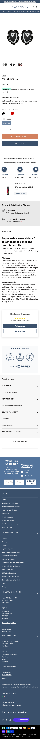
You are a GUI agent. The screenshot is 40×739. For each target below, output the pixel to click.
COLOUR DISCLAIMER (9, 392)
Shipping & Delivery (8, 559)
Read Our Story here (9, 693)
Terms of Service (22, 736)
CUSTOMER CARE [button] (11, 533)
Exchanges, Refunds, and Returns (13, 563)
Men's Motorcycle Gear (9, 510)
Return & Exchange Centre (11, 566)
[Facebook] (2, 720)
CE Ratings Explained (9, 573)
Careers (4, 587)
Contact (4, 538)
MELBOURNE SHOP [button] (11, 592)
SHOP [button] (5, 494)
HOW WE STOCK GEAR (10, 412)
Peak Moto (7, 734)
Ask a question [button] (20, 331)
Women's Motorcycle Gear (10, 507)
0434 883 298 (6, 675)
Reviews (4, 545)
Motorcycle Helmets (8, 520)
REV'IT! (4, 75)
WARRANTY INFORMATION (11, 432)
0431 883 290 (6, 631)
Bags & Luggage (7, 517)
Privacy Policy (8, 736)
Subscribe (31, 482)
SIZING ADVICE (7, 425)
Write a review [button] (20, 326)
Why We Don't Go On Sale (10, 576)
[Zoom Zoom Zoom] (20, 37)
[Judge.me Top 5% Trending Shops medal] (30, 357)
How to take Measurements (11, 552)
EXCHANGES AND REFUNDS (12, 405)
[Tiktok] (6, 720)
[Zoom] (5, 56)
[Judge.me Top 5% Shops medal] (20, 357)
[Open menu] (4, 6)
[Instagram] (10, 720)
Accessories (5, 513)
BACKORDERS (6, 386)
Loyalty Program (7, 549)
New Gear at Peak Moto (10, 503)
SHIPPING (5, 419)
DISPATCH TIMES (8, 399)
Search (4, 500)
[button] (20, 231)
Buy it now (20, 143)
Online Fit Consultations (9, 556)
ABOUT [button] (5, 679)
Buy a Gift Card (7, 527)
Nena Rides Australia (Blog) (11, 580)
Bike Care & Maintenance (10, 524)
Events (4, 583)
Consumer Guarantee (27, 734)
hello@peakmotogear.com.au (11, 705)
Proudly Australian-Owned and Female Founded (20, 1)
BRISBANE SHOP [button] (10, 635)
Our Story (5, 542)
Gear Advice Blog (7, 569)
